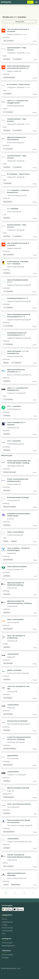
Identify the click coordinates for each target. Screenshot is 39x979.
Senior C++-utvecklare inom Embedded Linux (17, 389)
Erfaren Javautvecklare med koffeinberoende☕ (17, 480)
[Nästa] (33, 893)
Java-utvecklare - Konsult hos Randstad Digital (18, 549)
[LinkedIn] (6, 963)
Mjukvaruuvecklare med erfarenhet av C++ (16, 371)
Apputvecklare (12, 755)
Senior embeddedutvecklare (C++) (17, 281)
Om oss (4, 919)
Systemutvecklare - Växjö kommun (16, 49)
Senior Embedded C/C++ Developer (16, 423)
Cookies (4, 925)
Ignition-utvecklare (14, 670)
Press (3, 934)
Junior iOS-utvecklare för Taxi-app (18, 687)
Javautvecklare (13, 654)
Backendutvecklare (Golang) (18, 497)
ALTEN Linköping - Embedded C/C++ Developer (17, 263)
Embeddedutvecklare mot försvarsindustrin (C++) (16, 334)
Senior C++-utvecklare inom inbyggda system (17, 102)
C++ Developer (12, 209)
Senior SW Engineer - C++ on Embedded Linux (17, 352)
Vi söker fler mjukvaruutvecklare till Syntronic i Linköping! (19, 738)
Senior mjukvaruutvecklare (17, 567)
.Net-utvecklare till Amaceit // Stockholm (18, 30)
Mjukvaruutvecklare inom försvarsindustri (16, 138)
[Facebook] (9, 963)
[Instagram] (2, 963)
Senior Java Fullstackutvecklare (19, 804)
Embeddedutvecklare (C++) (17, 298)
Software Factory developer (17, 721)
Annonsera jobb (7, 943)
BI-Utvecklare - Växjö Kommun (18, 84)
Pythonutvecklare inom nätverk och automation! (18, 821)
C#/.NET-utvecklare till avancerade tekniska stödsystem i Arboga (19, 856)
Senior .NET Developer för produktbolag (16, 637)
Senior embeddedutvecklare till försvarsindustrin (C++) (18, 315)
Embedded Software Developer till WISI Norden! (18, 515)
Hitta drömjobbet (7, 955)
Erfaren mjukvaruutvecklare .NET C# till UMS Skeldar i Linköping (19, 462)
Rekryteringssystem (8, 946)
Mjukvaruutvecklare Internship (18, 788)
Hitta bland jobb (7, 931)
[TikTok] (13, 963)
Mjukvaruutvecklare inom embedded (16, 874)
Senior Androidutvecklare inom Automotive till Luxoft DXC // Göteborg (18, 67)
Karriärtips (5, 958)
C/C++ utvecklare (14, 406)
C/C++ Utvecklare (14, 441)
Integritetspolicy (7, 922)
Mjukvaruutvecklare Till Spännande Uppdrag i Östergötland (15, 584)
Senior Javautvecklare (15, 532)
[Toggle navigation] (36, 2)
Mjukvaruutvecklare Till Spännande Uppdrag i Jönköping (19, 602)
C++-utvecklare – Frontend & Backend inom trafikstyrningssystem (18, 191)
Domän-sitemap (7, 928)
